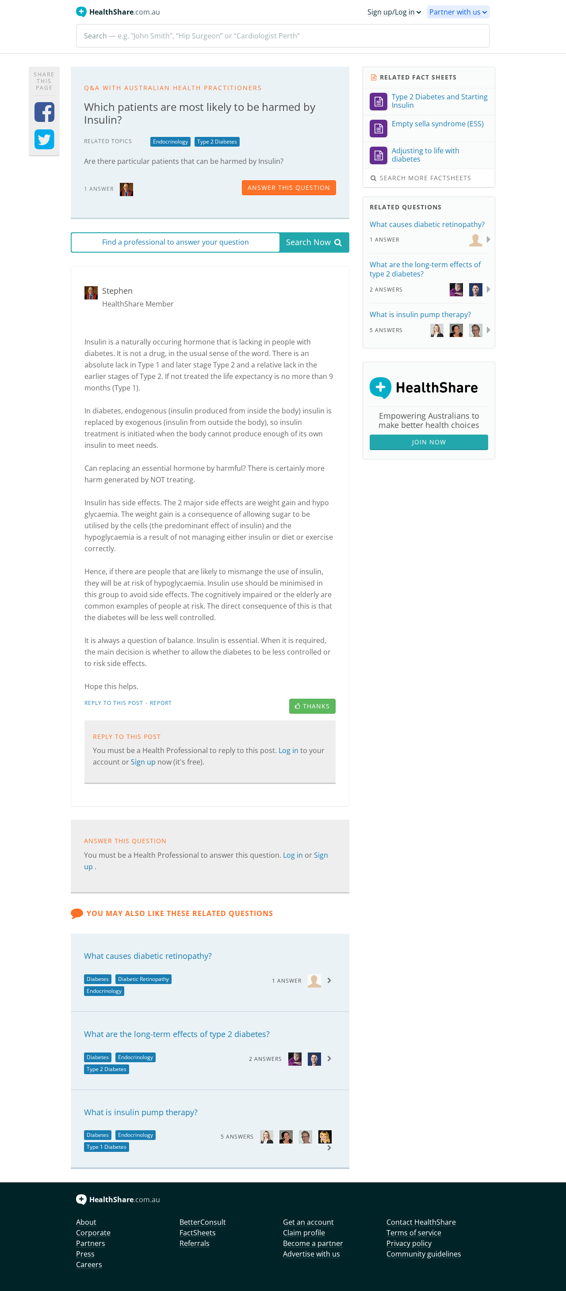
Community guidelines (423, 1254)
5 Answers (237, 1136)
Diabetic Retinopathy (143, 979)
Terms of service (413, 1233)
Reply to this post (113, 703)
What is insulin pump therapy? (141, 1112)
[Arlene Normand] (325, 1136)
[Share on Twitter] (44, 145)
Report (161, 703)
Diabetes (98, 979)
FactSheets (198, 1233)
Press (85, 1254)
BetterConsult (203, 1222)
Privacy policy (409, 1243)
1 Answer (287, 980)
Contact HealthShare (421, 1222)
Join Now (429, 442)
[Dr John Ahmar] (314, 980)
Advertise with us (311, 1254)
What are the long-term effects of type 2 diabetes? (177, 1034)
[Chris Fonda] (314, 1058)
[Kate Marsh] (266, 1136)
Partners (90, 1243)
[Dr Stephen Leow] (126, 188)
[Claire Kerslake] (295, 1058)
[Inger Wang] (305, 1136)
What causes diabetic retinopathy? (148, 955)
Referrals (195, 1243)
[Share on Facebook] (44, 118)
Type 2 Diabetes (217, 141)
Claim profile (304, 1233)
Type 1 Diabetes (106, 1147)
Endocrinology (170, 141)
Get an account (308, 1222)
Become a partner (313, 1243)
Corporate (93, 1233)
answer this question (289, 187)
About (86, 1222)
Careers (89, 1264)
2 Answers (265, 1059)
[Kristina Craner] (286, 1136)
